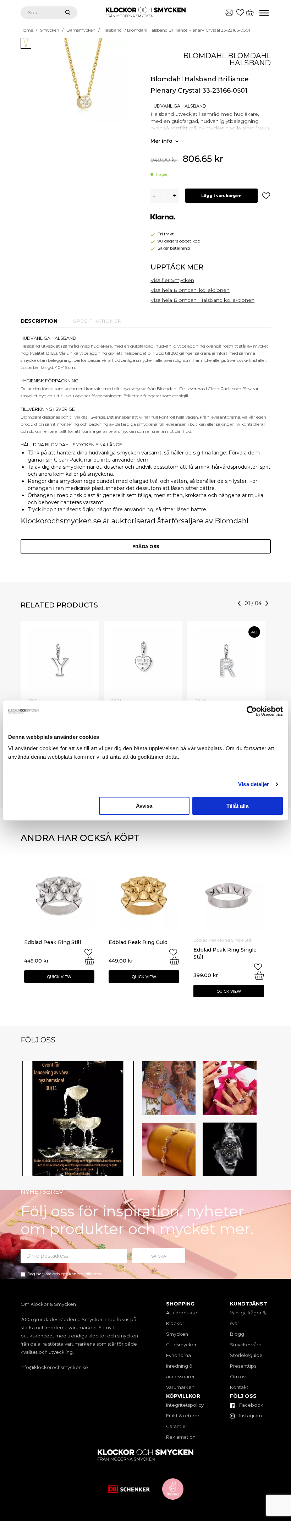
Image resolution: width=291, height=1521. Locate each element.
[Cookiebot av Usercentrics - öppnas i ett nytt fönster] (252, 711)
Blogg (237, 1334)
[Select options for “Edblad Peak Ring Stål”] (89, 960)
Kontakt (239, 1387)
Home (27, 30)
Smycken (49, 30)
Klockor (175, 1323)
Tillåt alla (237, 806)
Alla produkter (182, 1312)
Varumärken (180, 1387)
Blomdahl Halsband (249, 59)
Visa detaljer (253, 784)
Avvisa (144, 806)
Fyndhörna (178, 1355)
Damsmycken (80, 30)
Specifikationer (97, 321)
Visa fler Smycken (172, 280)
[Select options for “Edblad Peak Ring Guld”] (174, 960)
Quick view (59, 976)
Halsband (112, 30)
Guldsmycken (182, 1344)
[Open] (78, 1118)
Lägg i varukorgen (221, 195)
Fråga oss (145, 546)
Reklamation (181, 1437)
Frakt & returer (182, 1415)
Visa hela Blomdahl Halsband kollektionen (202, 300)
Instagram (250, 1415)
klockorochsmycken (76, 1068)
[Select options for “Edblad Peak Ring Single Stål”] (259, 975)
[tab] (39, 321)
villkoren (93, 1273)
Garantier (176, 1426)
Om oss (238, 1376)
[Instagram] (128, 1169)
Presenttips (243, 1366)
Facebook (250, 1405)
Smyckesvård (246, 1344)
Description (39, 321)
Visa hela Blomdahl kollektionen (190, 290)
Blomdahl (204, 55)
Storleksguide (246, 1355)
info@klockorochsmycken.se (54, 1367)
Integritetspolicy (185, 1405)
